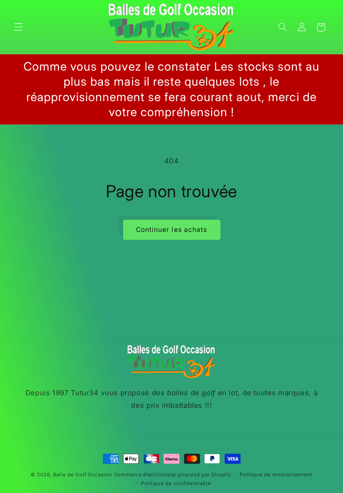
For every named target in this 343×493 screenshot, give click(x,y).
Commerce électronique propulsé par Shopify (172, 475)
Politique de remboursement (276, 475)
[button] (18, 27)
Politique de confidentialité (176, 483)
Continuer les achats (171, 230)
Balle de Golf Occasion (82, 475)
